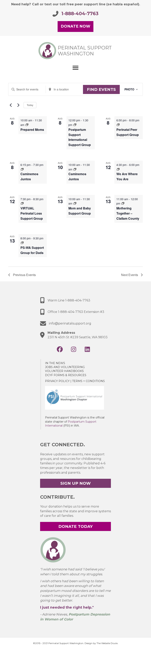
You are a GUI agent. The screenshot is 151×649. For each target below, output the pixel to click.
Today (30, 105)
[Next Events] (18, 105)
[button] (60, 349)
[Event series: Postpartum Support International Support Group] (75, 125)
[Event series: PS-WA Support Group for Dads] (22, 243)
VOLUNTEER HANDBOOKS (64, 371)
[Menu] (75, 67)
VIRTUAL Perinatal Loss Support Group (31, 213)
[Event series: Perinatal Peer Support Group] (118, 125)
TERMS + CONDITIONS (88, 381)
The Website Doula (107, 643)
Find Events (101, 89)
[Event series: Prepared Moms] (27, 125)
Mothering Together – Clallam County (127, 213)
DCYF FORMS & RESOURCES (65, 375)
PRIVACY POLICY (57, 381)
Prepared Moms (32, 129)
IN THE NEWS (55, 363)
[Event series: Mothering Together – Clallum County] (123, 203)
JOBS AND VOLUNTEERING (65, 367)
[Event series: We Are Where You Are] (118, 169)
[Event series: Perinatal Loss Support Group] (22, 203)
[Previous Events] (10, 105)
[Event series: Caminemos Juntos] (22, 169)
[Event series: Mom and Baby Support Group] (75, 203)
